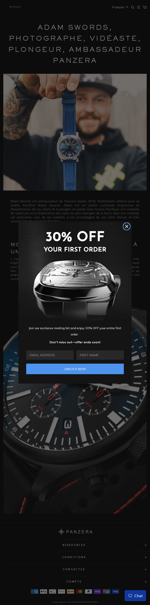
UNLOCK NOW (75, 369)
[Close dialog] (126, 226)
